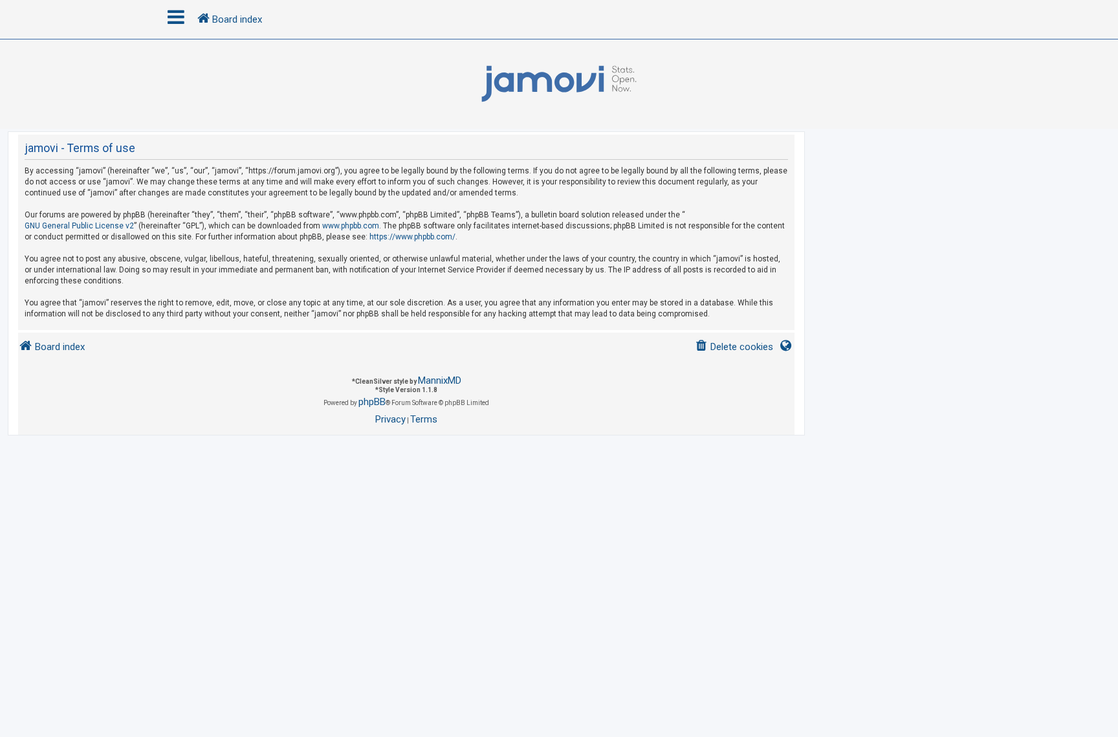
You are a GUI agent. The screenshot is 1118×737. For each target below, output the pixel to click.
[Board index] (559, 84)
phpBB (372, 402)
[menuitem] (734, 347)
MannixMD (439, 380)
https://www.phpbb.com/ (412, 236)
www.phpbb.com (350, 225)
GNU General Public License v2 (79, 225)
